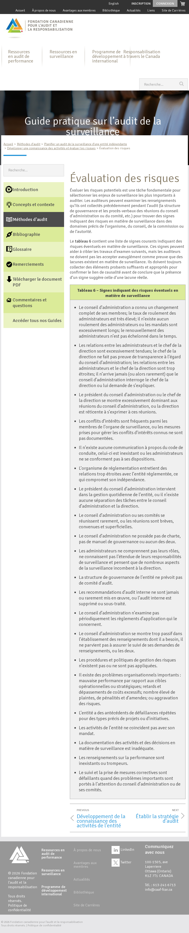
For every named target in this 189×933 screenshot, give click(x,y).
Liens (151, 10)
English (114, 4)
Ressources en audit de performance (20, 56)
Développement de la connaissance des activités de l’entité (101, 820)
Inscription (141, 4)
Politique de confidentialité (19, 907)
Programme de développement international (107, 56)
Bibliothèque (111, 10)
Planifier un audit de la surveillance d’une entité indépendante (85, 144)
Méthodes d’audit (28, 144)
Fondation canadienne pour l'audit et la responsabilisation (46, 922)
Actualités (134, 10)
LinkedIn (127, 849)
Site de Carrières (174, 10)
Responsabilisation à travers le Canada (141, 54)
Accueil (20, 10)
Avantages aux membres (79, 10)
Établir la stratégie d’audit (157, 818)
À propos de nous (44, 10)
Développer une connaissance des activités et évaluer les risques (51, 148)
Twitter (125, 862)
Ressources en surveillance (63, 54)
